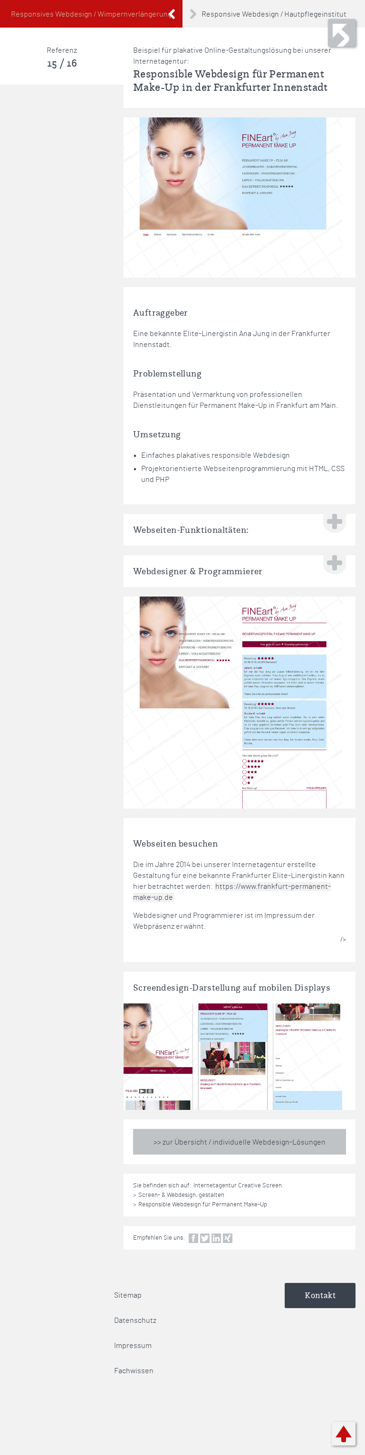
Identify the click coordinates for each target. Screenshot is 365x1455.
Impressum (133, 1345)
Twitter (205, 1238)
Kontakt (320, 1295)
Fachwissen (134, 1371)
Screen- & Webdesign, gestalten (181, 1195)
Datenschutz (135, 1320)
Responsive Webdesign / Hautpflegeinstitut (274, 14)
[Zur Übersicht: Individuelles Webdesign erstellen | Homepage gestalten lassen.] (341, 33)
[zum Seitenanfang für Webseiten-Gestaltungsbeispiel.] (343, 1433)
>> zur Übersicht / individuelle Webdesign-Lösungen (240, 1142)
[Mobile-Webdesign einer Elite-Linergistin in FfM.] (233, 1056)
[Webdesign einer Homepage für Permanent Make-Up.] (233, 197)
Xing (227, 1238)
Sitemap (128, 1295)
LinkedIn (216, 1238)
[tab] (239, 530)
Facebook (193, 1238)
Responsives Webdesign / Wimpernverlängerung (91, 14)
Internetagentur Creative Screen (237, 1186)
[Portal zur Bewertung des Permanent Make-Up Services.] (233, 703)
